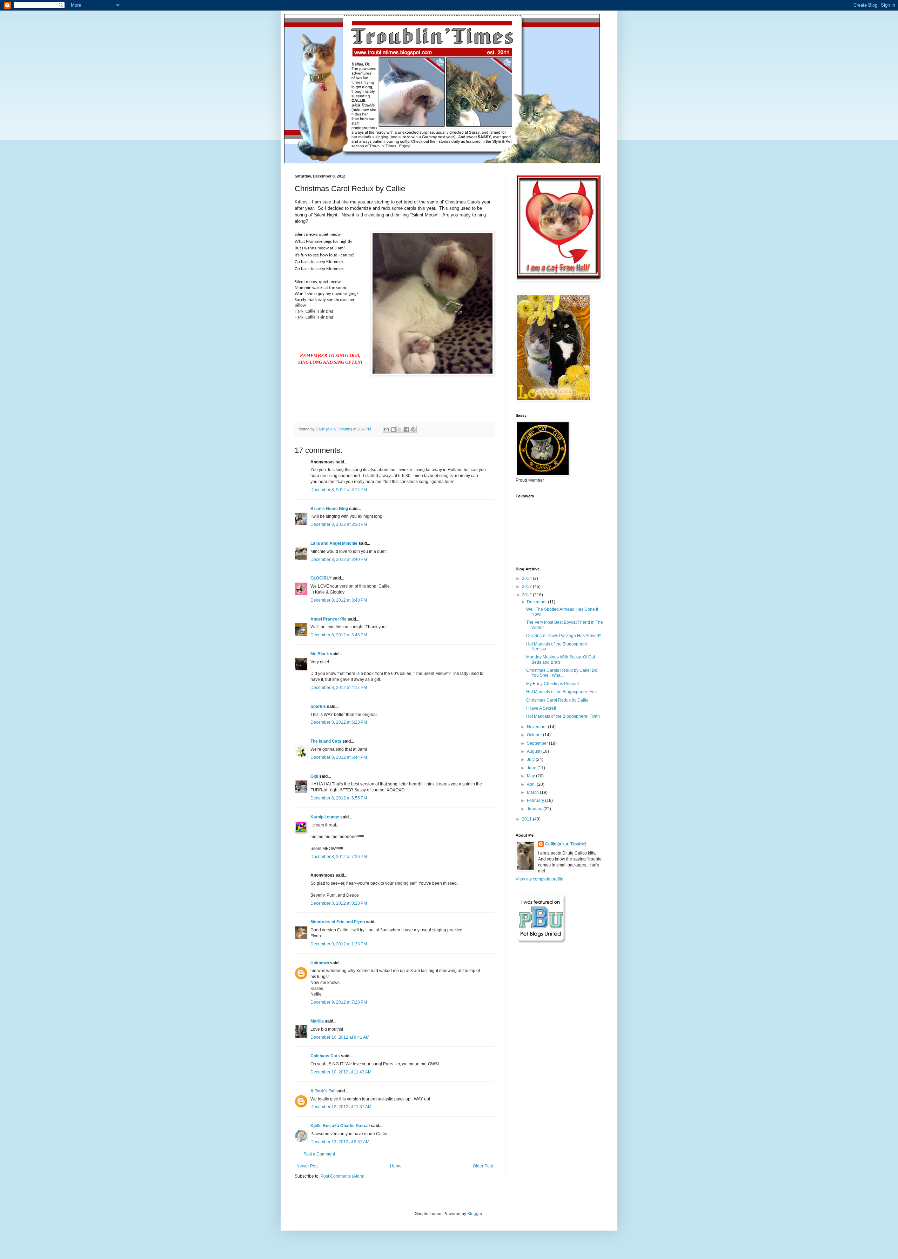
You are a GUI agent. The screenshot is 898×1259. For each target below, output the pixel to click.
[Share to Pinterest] (413, 429)
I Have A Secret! (541, 708)
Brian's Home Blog (329, 508)
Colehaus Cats (325, 1055)
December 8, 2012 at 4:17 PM (338, 687)
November (537, 726)
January (535, 808)
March (533, 792)
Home (396, 1166)
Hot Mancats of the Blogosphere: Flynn (563, 716)
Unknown (319, 962)
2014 (527, 578)
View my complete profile (539, 879)
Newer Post (307, 1166)
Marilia (317, 1021)
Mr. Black (319, 653)
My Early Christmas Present (552, 683)
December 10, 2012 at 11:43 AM (340, 1072)
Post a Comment (319, 1154)
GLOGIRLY (320, 578)
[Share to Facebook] (406, 429)
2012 (527, 594)
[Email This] (386, 429)
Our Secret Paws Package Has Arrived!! (563, 635)
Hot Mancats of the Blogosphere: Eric (561, 691)
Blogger (474, 1213)
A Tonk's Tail (322, 1091)
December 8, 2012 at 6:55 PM (338, 798)
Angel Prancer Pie (328, 619)
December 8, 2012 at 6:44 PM (338, 757)
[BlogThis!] (393, 429)
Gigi (314, 776)
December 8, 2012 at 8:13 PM (338, 903)
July (531, 759)
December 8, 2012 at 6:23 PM (338, 722)
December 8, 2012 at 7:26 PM (338, 856)
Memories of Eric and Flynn (337, 921)
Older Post (483, 1166)
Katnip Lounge (324, 817)
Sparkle (318, 706)
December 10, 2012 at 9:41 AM (339, 1037)
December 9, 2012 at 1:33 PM (338, 944)
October (535, 734)
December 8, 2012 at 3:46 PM (338, 634)
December (537, 602)
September (538, 743)
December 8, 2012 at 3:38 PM (338, 524)
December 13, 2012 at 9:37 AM (339, 1141)
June (532, 767)
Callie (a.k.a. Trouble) (566, 844)
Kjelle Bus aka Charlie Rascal (340, 1125)
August (534, 751)
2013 (527, 586)
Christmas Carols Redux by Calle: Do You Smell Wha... (561, 673)
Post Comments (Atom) (342, 1176)
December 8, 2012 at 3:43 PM (338, 600)
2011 (527, 819)
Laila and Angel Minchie (333, 543)
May (531, 776)
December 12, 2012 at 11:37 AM (340, 1106)
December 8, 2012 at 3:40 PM (338, 559)
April (532, 784)
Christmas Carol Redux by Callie (557, 700)
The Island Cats (325, 741)
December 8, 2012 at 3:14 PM (338, 489)
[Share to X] (399, 429)
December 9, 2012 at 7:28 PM (338, 1002)
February (536, 800)
